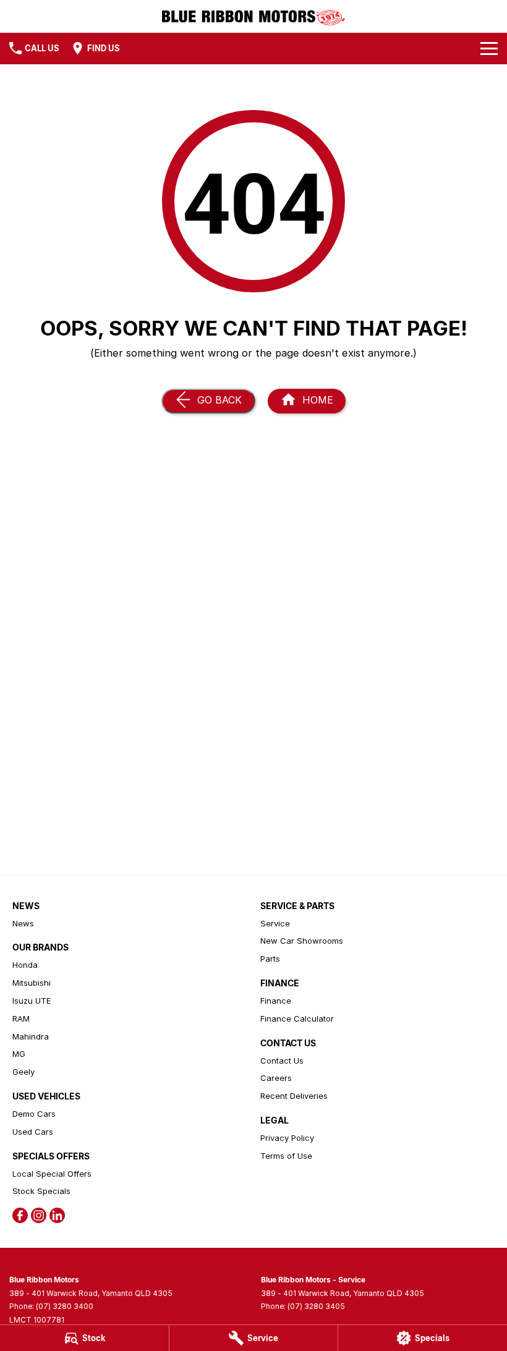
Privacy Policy (287, 1138)
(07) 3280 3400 (64, 1306)
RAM (21, 1018)
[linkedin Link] (57, 1215)
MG (18, 1054)
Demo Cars (34, 1114)
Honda (25, 965)
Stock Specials (41, 1191)
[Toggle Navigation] (489, 48)
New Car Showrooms (301, 941)
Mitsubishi (31, 983)
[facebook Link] (20, 1215)
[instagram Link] (38, 1215)
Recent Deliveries (294, 1096)
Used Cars (32, 1132)
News (23, 923)
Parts (270, 958)
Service (275, 923)
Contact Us (282, 1060)
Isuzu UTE (31, 1001)
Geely (23, 1072)
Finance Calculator (297, 1018)
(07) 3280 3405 (316, 1306)
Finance (275, 1001)
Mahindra (30, 1036)
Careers (276, 1078)
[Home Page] (254, 16)
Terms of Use (286, 1156)
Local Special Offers (52, 1174)
